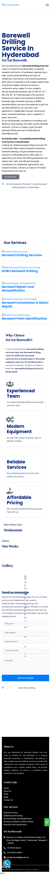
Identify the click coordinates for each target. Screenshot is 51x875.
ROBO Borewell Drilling (20, 273)
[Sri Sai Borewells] (10, 5)
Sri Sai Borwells (10, 139)
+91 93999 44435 (14, 853)
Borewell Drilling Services (22, 257)
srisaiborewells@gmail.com (18, 857)
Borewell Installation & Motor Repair (25, 304)
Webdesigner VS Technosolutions (32, 869)
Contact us (23, 168)
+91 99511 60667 (14, 848)
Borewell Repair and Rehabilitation (18, 289)
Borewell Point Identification (24, 320)
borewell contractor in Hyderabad (17, 72)
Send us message (25, 678)
